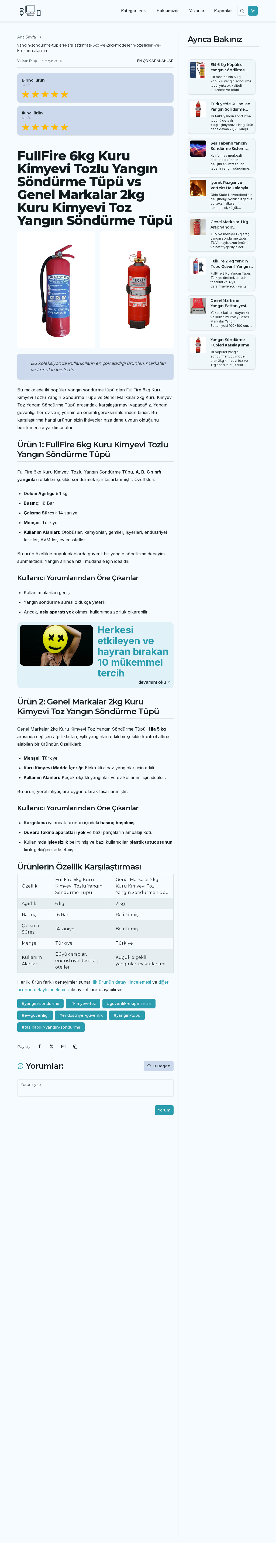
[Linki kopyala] (75, 1046)
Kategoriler (132, 10)
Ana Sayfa (26, 37)
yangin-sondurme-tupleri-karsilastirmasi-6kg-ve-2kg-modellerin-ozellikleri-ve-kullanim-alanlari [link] (89, 48)
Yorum (164, 1110)
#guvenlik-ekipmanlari (129, 1003)
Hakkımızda (168, 10)
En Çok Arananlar (155, 61)
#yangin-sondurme (40, 1003)
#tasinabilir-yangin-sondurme (51, 1027)
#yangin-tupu (126, 1015)
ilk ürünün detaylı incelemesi (122, 982)
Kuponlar (223, 10)
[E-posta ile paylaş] (63, 1046)
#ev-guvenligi (35, 1015)
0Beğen (161, 1066)
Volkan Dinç (27, 61)
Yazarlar (196, 10)
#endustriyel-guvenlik (81, 1015)
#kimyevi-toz (83, 1003)
